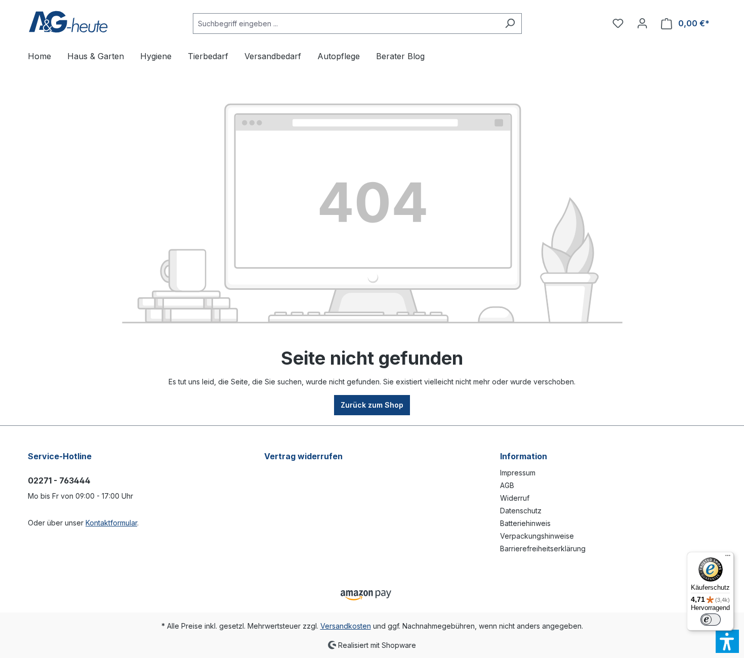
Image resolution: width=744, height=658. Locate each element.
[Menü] (728, 558)
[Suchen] (510, 23)
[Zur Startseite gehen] (68, 21)
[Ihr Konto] (642, 23)
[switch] (710, 619)
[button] (727, 641)
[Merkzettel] (618, 23)
